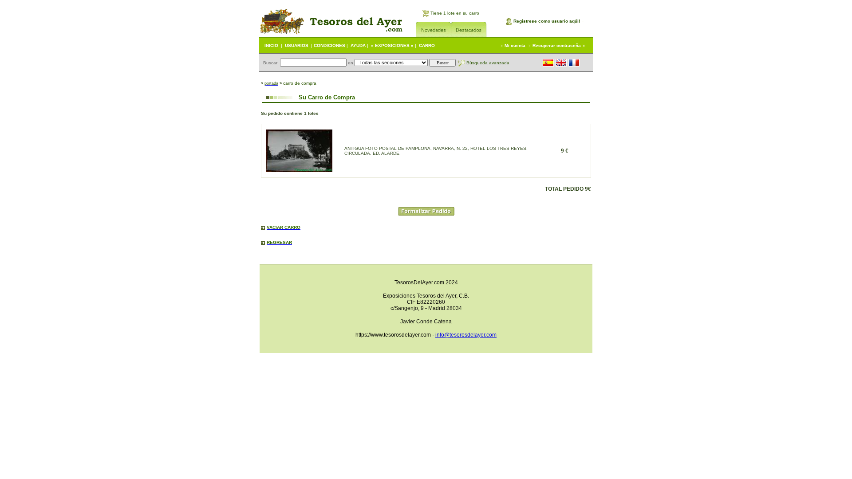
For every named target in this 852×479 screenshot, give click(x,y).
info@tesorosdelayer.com (466, 335)
